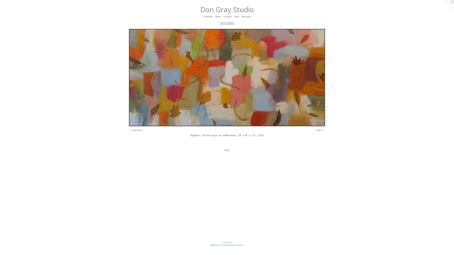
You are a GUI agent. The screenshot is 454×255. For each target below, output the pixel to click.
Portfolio (208, 16)
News (218, 16)
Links (236, 16)
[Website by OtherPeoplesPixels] (447, 7)
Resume (246, 16)
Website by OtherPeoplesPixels (227, 245)
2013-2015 (227, 23)
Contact (227, 16)
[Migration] (227, 77)
